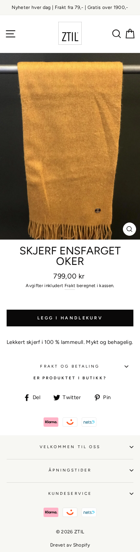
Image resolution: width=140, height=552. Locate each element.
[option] (70, 7)
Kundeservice (70, 493)
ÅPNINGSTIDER (70, 470)
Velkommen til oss (70, 446)
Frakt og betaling (70, 366)
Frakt (70, 285)
